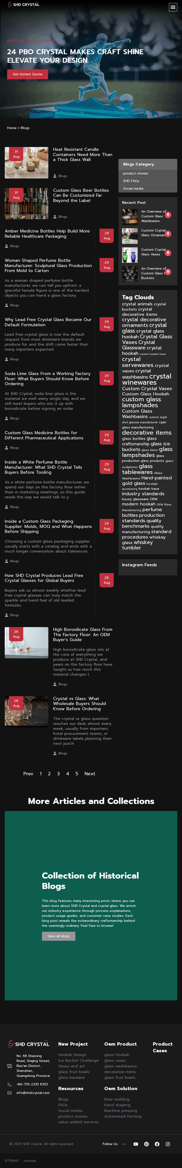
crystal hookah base (153, 354)
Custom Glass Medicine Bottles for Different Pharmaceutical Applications (44, 435)
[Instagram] (168, 1144)
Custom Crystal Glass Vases (153, 252)
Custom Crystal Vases (147, 388)
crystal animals (137, 304)
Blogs (63, 176)
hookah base (149, 488)
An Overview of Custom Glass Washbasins (153, 216)
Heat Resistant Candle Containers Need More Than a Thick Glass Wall (82, 154)
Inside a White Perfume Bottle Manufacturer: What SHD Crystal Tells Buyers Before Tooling (43, 467)
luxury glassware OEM (139, 499)
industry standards (143, 493)
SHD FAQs (131, 180)
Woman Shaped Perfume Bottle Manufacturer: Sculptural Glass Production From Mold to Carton (48, 265)
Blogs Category (138, 164)
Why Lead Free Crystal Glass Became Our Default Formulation (48, 322)
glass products (152, 461)
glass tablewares (137, 469)
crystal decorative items (139, 312)
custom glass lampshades (141, 402)
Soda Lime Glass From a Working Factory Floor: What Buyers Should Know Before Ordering (48, 378)
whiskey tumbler (137, 545)
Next (90, 773)
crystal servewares (138, 362)
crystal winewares (146, 379)
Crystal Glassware (138, 345)
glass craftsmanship (139, 441)
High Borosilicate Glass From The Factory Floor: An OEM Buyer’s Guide (82, 634)
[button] (173, 7)
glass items (149, 450)
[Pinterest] (146, 1144)
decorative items (147, 432)
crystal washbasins (136, 374)
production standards (143, 517)
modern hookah (138, 504)
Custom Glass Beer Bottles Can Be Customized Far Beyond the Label (81, 195)
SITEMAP (12, 1160)
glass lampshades (147, 452)
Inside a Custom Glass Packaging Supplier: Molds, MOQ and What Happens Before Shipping (48, 526)
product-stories (135, 173)
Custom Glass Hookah (145, 394)
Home (12, 127)
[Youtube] (136, 1144)
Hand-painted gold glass (147, 480)
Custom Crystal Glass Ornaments (154, 233)
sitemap (29, 1160)
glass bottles (134, 438)
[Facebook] (157, 1144)
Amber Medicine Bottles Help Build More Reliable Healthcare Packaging (47, 234)
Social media (133, 188)
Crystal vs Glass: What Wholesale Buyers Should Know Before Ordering (79, 703)
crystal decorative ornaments (144, 322)
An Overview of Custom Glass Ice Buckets (155, 273)
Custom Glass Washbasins (137, 414)
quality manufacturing (143, 529)
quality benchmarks (141, 523)
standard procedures (146, 534)
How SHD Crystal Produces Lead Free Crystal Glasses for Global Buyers (44, 578)
